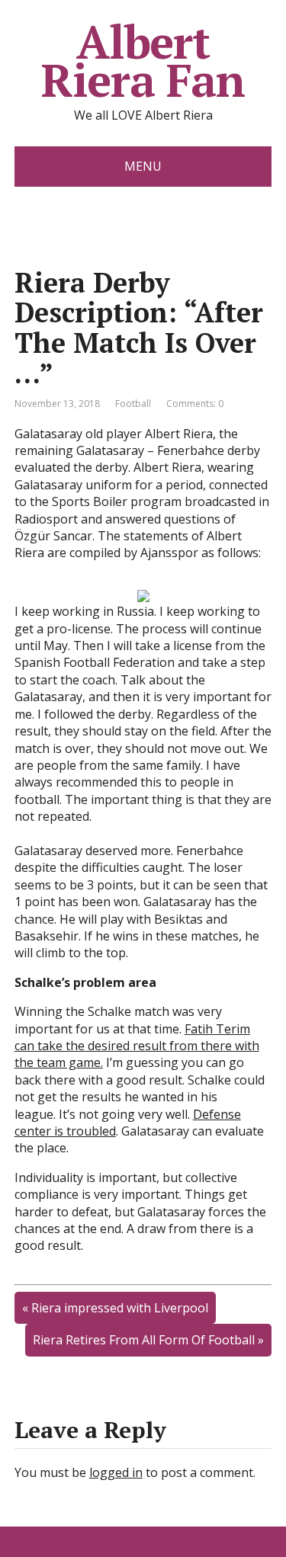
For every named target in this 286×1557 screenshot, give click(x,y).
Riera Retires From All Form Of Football (144, 1339)
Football (133, 403)
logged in (116, 1472)
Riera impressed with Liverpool (119, 1307)
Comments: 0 (194, 403)
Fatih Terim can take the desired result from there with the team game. (136, 1046)
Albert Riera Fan (143, 61)
